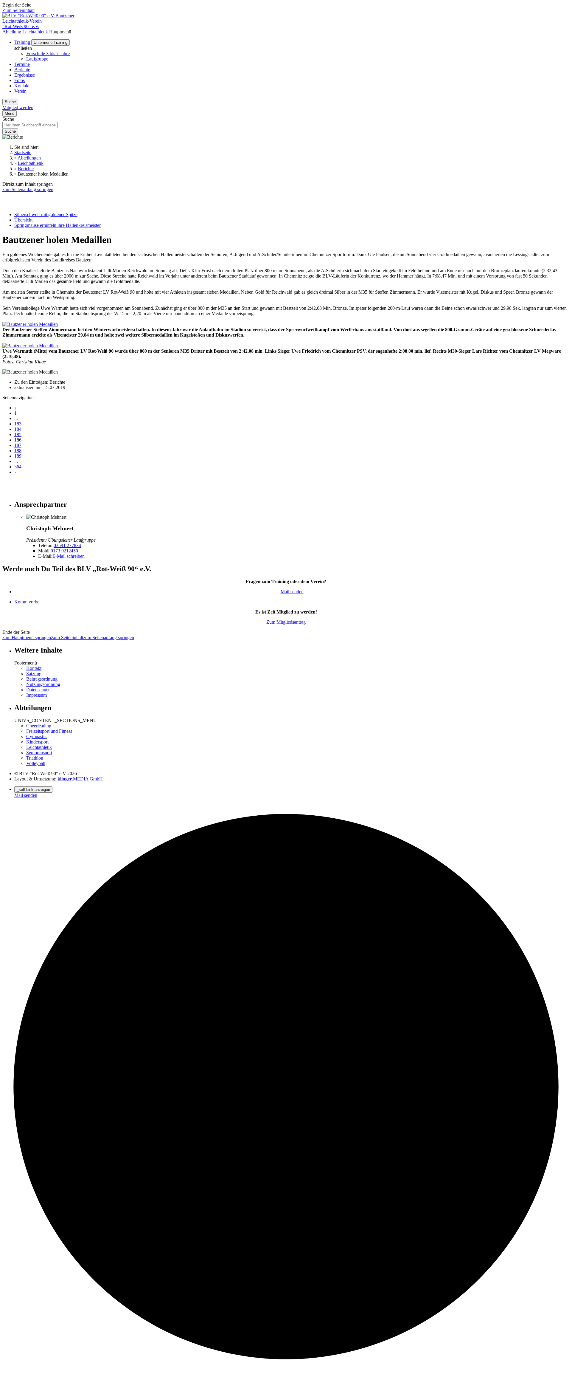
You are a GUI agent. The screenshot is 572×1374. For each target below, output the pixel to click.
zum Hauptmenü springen (26, 637)
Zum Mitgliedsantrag (286, 622)
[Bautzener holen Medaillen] (30, 324)
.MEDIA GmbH (80, 778)
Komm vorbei (27, 601)
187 (17, 445)
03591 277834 (67, 545)
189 (17, 455)
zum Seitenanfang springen (27, 189)
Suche (8, 119)
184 (17, 429)
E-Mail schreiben (68, 556)
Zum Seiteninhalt (18, 10)
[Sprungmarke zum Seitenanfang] (286, 1368)
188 (17, 450)
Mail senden (292, 591)
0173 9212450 (64, 550)
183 (17, 423)
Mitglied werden (17, 107)
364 (17, 466)
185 (17, 434)
